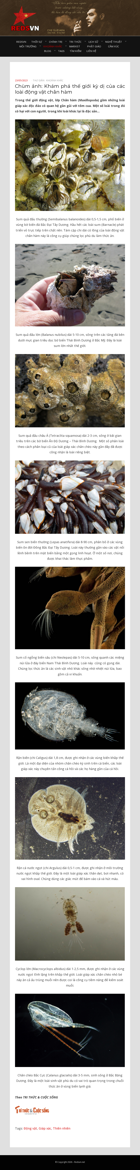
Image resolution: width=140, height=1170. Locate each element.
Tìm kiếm (75, 51)
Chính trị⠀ (56, 41)
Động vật (30, 1128)
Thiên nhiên (61, 1128)
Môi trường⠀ (28, 46)
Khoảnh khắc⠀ (53, 46)
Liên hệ (91, 51)
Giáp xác (45, 1128)
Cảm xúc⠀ (114, 46)
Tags (61, 51)
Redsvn (21, 41)
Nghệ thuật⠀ (114, 41)
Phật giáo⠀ (95, 46)
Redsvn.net (79, 1162)
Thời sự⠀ (37, 41)
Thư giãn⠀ (39, 80)
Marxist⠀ (75, 46)
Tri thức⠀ (76, 41)
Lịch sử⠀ (94, 41)
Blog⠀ (48, 51)
